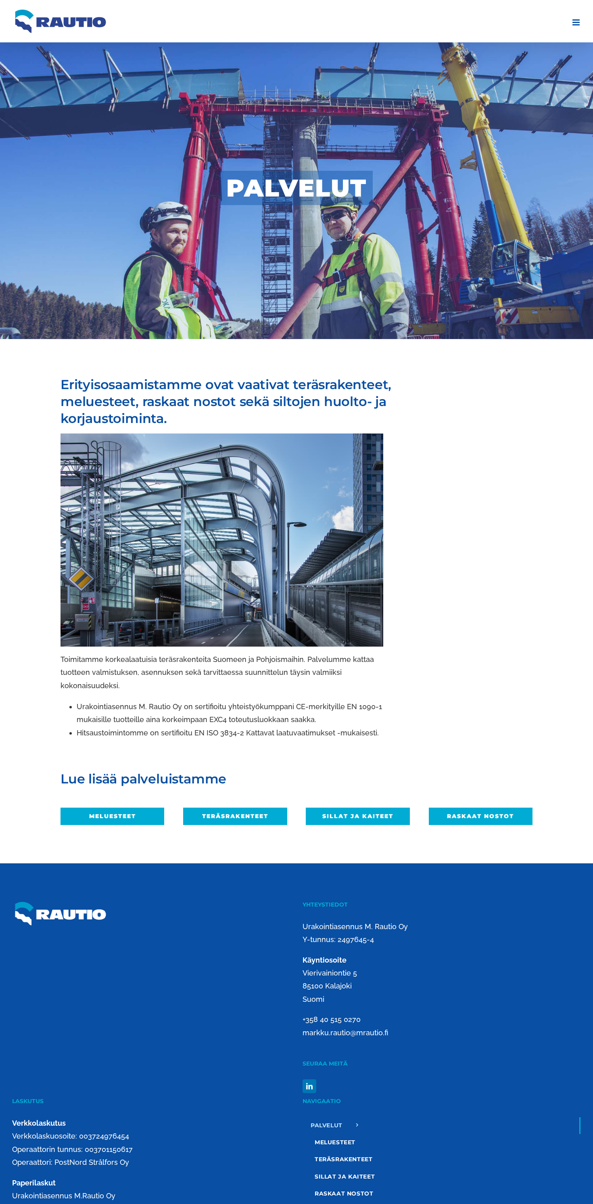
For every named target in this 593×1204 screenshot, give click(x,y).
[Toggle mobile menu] (576, 22)
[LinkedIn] (309, 1086)
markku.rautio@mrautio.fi (345, 1032)
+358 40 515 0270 (332, 1019)
